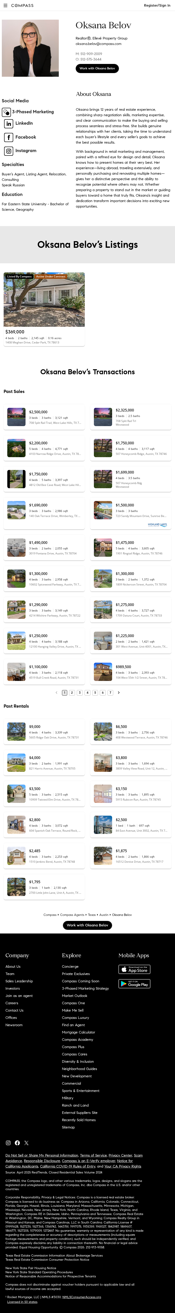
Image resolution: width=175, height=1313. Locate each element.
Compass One (73, 1003)
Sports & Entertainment (80, 1091)
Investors (12, 988)
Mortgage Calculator (78, 1032)
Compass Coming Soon (80, 981)
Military (67, 1098)
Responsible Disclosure (42, 1161)
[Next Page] (118, 693)
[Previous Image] (9, 299)
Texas (92, 915)
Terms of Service (93, 1155)
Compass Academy (77, 1039)
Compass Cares (74, 1054)
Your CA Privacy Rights (122, 1166)
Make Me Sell (72, 1010)
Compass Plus (73, 1047)
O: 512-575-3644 (88, 59)
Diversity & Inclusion (78, 1061)
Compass (50, 915)
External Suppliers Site (80, 1112)
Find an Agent (73, 1025)
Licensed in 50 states (22, 1302)
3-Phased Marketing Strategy (85, 988)
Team (9, 974)
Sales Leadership (19, 981)
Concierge (70, 966)
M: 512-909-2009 (89, 54)
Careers (11, 1003)
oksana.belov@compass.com (98, 44)
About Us (13, 966)
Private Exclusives (76, 974)
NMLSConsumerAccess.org (81, 1297)
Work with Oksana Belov (97, 68)
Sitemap (68, 1127)
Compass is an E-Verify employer (88, 1161)
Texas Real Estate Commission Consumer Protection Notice (47, 1260)
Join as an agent (19, 996)
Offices (11, 1017)
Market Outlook (74, 996)
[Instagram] (10, 1141)
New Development (77, 1076)
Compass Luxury (75, 1017)
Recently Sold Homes (79, 1120)
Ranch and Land (75, 1105)
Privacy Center (120, 1155)
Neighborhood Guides (79, 1069)
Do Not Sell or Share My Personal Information (41, 1155)
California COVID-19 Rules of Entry (67, 1166)
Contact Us (14, 1010)
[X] (28, 1141)
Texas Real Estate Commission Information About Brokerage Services (54, 1256)
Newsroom (14, 1025)
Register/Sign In (157, 5)
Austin (103, 915)
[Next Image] (79, 299)
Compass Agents (72, 915)
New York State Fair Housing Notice (30, 1268)
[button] (5, 5)
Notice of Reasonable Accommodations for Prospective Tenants (50, 1276)
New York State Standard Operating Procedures (39, 1272)
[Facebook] (19, 1141)
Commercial (71, 1083)
